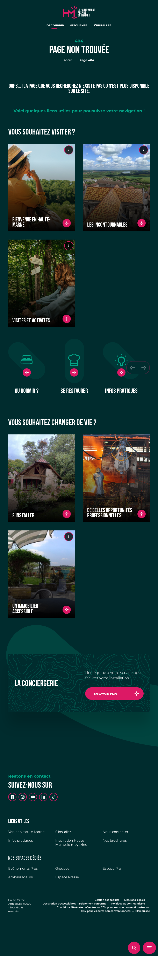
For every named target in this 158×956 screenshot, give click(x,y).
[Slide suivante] (143, 368)
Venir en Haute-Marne (26, 832)
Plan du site (142, 911)
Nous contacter (115, 832)
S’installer (103, 25)
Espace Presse (67, 877)
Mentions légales (134, 900)
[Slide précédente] (132, 368)
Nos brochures (115, 840)
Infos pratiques (20, 840)
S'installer (63, 832)
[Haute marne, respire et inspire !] (79, 11)
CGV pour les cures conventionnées (123, 907)
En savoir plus (105, 693)
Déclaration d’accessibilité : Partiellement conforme (74, 904)
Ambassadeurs (20, 877)
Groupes (62, 869)
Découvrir (55, 25)
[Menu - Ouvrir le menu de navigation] (149, 948)
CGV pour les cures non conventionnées (105, 911)
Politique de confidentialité (128, 904)
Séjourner (78, 25)
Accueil (69, 60)
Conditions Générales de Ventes (76, 907)
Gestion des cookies (107, 900)
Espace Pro (112, 869)
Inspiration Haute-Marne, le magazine (71, 843)
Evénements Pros (23, 869)
